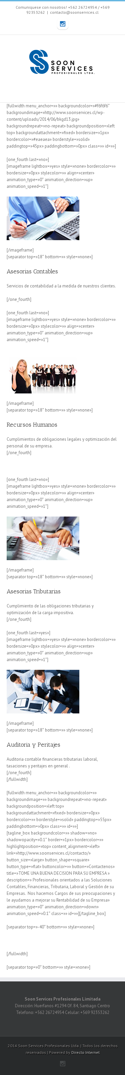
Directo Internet (85, 1052)
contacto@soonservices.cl (74, 12)
